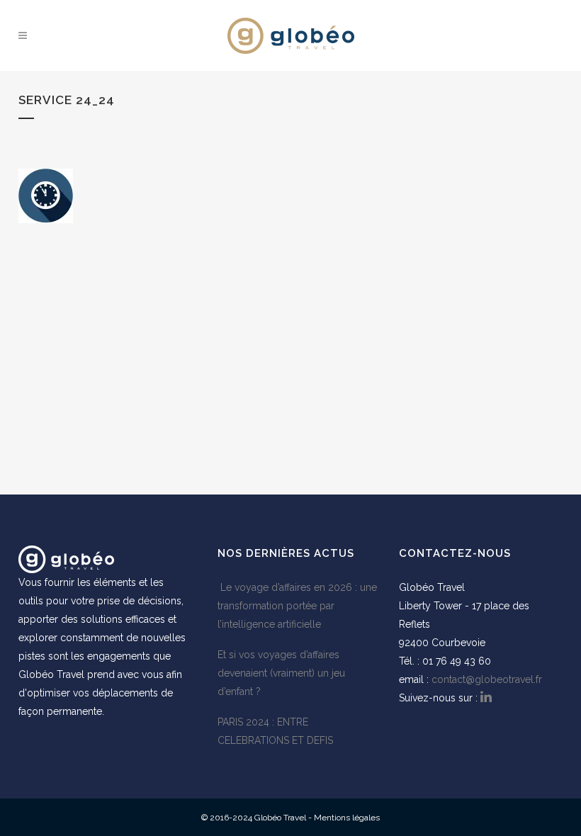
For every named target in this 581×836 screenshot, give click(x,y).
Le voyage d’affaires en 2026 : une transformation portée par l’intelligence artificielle (297, 606)
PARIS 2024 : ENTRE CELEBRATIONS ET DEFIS (275, 731)
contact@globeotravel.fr (486, 679)
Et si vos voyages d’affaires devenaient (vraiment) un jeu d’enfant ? (281, 673)
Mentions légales (347, 818)
